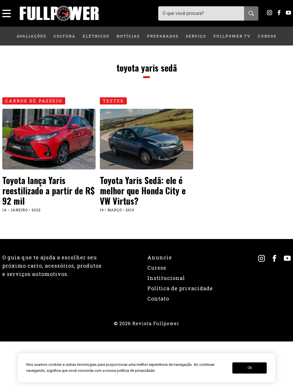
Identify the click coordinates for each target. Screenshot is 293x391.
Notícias (128, 36)
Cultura (65, 36)
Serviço (196, 36)
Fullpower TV (232, 36)
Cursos (267, 36)
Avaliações (31, 36)
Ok (250, 368)
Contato (158, 298)
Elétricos (96, 36)
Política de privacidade (180, 288)
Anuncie (159, 257)
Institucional (166, 278)
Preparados (163, 36)
